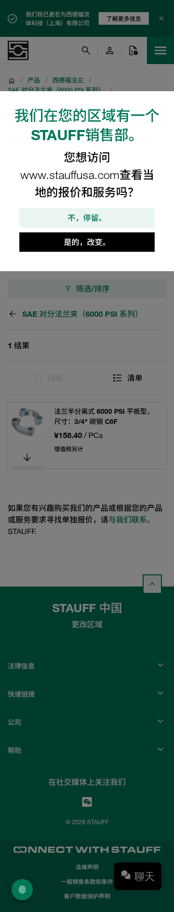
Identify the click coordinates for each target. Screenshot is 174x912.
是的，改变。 (87, 242)
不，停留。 (87, 218)
